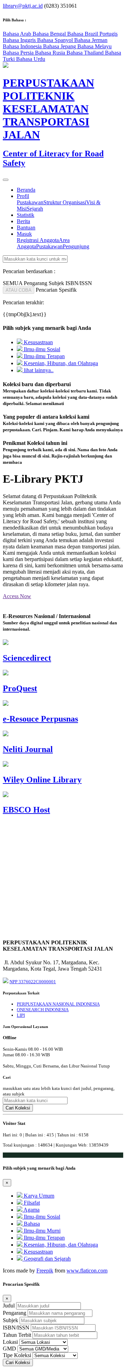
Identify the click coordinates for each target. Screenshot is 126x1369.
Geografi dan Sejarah (46, 1259)
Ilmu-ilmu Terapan (43, 356)
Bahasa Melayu (94, 46)
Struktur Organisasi (64, 202)
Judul (9, 1305)
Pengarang (14, 1313)
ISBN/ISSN (16, 1328)
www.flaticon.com (86, 1271)
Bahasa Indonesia (23, 46)
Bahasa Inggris (20, 40)
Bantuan (26, 227)
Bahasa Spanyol (55, 40)
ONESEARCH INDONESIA (43, 1009)
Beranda (26, 190)
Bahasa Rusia (50, 53)
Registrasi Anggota (38, 240)
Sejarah (35, 209)
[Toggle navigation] (5, 180)
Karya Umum (38, 1196)
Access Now (17, 596)
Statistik (25, 215)
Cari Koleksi (18, 1108)
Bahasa (31, 1224)
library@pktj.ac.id (23, 6)
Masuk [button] (24, 234)
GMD (9, 1349)
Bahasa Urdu (30, 59)
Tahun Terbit (17, 1335)
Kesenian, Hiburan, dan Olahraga (60, 363)
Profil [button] (23, 196)
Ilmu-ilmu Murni (41, 1231)
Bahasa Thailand (85, 53)
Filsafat (31, 1203)
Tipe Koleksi (17, 1355)
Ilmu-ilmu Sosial (41, 349)
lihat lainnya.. (38, 370)
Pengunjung (76, 246)
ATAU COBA (18, 290)
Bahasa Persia (19, 53)
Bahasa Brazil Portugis (92, 34)
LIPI (21, 1015)
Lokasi (10, 1342)
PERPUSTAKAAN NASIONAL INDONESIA (58, 1004)
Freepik (44, 1271)
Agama (31, 1210)
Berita (23, 221)
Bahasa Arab (18, 34)
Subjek (10, 1320)
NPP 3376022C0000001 (32, 981)
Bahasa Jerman (90, 40)
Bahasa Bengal (50, 34)
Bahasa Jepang (60, 46)
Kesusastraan (37, 342)
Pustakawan (30, 202)
